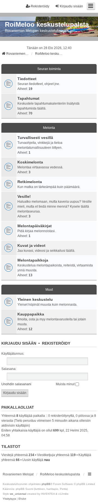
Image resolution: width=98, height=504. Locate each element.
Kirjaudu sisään (18, 343)
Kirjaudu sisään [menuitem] (71, 6)
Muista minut (65, 384)
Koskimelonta (30, 162)
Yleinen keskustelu (35, 299)
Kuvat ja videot (31, 245)
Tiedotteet (26, 79)
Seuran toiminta (49, 69)
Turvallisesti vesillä (35, 137)
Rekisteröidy (56, 343)
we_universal (18, 493)
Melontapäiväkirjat (34, 226)
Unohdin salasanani (16, 384)
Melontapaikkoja (32, 260)
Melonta (49, 128)
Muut (49, 290)
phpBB (46, 483)
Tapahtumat (28, 98)
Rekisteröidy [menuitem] (40, 6)
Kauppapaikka (30, 314)
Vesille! (24, 196)
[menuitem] (9, 498)
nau (47, 460)
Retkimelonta (29, 182)
